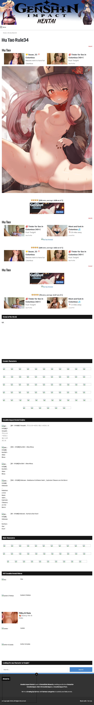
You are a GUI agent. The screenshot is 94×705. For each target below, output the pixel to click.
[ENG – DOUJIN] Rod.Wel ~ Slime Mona (22, 447)
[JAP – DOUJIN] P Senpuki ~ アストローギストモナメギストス (30, 425)
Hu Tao (6, 50)
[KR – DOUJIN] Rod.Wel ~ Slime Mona (22, 463)
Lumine (22, 628)
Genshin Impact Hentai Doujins (14, 420)
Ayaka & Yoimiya (25, 595)
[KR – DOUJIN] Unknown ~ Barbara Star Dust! (24, 513)
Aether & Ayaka (25, 644)
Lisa (21, 579)
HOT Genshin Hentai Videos (12, 573)
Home (5, 33)
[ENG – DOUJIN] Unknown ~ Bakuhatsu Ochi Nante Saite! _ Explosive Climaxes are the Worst (39, 480)
